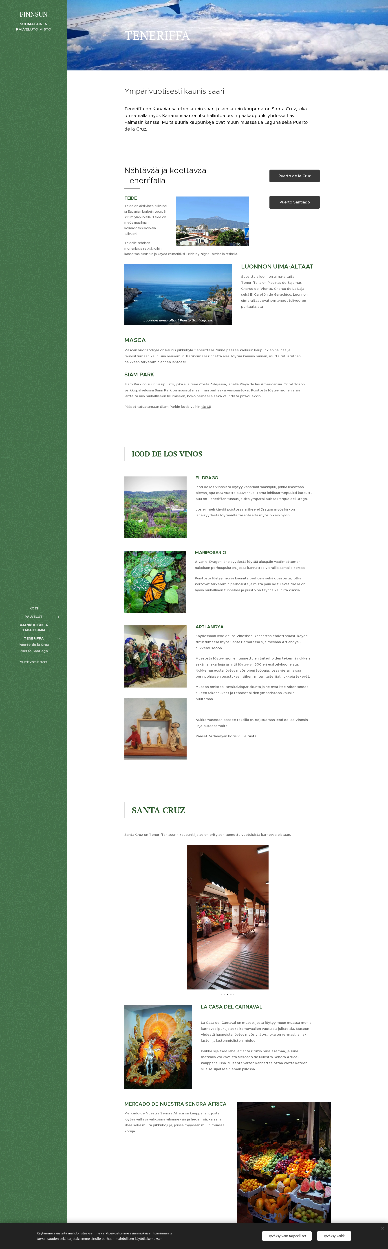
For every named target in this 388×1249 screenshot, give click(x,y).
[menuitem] (33, 608)
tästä (205, 406)
